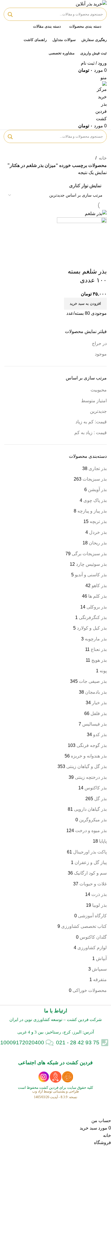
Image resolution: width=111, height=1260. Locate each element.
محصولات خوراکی (90, 990)
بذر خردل (98, 532)
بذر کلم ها (97, 596)
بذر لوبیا (99, 905)
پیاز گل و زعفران (91, 862)
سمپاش (99, 969)
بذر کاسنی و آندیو (91, 574)
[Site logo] (91, 3)
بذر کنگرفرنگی (93, 617)
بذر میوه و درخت (91, 830)
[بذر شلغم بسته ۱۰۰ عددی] (96, 213)
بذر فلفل (99, 713)
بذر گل (100, 798)
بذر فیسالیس (94, 724)
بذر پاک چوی (95, 500)
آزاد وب (37, 1091)
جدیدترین (98, 411)
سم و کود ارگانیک (90, 873)
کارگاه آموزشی (92, 915)
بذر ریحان (98, 542)
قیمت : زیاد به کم (90, 432)
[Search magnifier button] (10, 15)
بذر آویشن (97, 489)
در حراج (99, 343)
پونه (103, 670)
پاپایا (103, 841)
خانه (103, 158)
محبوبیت (99, 389)
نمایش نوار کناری (85, 185)
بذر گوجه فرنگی (92, 745)
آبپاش (101, 958)
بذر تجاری (98, 468)
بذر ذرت (99, 894)
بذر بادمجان (96, 692)
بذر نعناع (99, 649)
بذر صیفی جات (93, 681)
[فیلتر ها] (104, 1110)
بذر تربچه (98, 521)
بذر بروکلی (97, 607)
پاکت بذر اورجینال (90, 851)
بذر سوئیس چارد (91, 564)
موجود (101, 354)
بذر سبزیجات (95, 479)
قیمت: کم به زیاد (91, 421)
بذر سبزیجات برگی (89, 553)
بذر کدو (100, 734)
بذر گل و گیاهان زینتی (86, 766)
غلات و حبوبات (93, 883)
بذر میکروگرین (93, 819)
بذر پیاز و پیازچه (92, 511)
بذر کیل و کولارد (92, 628)
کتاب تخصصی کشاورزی (84, 926)
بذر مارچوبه (96, 638)
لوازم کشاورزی (92, 947)
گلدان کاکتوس (93, 937)
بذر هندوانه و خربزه (89, 755)
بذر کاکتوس (96, 787)
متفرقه (100, 979)
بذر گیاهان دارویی (90, 809)
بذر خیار (99, 702)
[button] (85, 304)
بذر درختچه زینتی (91, 777)
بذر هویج (99, 660)
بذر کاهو (99, 585)
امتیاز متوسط (94, 400)
